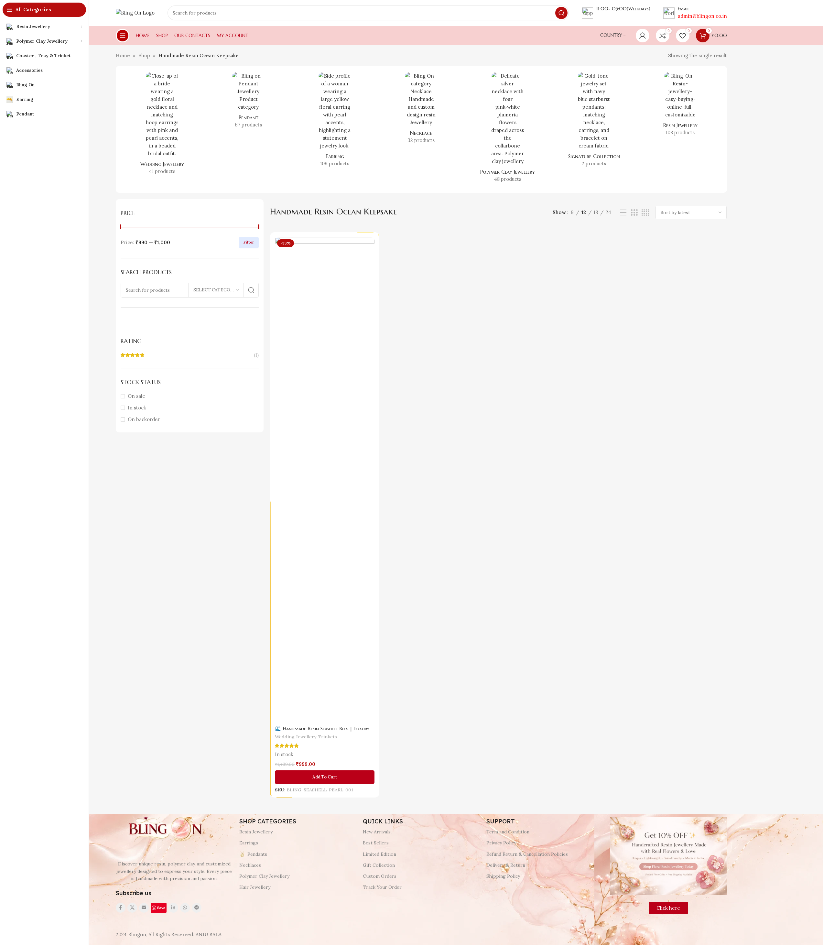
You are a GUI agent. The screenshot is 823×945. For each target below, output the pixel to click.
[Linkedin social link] (173, 908)
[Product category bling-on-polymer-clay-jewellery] (507, 129)
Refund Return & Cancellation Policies (527, 854)
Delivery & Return (505, 865)
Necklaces (250, 865)
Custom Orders (379, 876)
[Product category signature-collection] (594, 121)
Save (161, 907)
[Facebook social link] (120, 908)
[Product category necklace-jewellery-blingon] (421, 109)
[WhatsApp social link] (185, 908)
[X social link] (132, 908)
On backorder (144, 419)
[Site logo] (135, 12)
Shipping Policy (503, 876)
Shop (144, 55)
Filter (249, 242)
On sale (136, 396)
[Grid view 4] (645, 212)
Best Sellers (376, 843)
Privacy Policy (501, 843)
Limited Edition (379, 854)
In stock (137, 408)
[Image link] (164, 829)
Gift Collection (379, 865)
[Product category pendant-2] (248, 102)
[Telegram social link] (196, 908)
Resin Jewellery (256, 832)
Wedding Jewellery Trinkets (306, 737)
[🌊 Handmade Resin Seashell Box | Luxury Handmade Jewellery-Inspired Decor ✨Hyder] (324, 479)
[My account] (643, 35)
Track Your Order (382, 887)
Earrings (248, 843)
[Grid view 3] (634, 212)
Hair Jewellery (254, 887)
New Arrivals (377, 832)
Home (123, 55)
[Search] (561, 13)
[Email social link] (144, 908)
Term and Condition (507, 832)
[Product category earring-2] (335, 121)
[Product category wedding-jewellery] (162, 125)
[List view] (623, 212)
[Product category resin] (680, 106)
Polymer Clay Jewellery (264, 876)
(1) (256, 355)
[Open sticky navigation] (123, 35)
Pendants (257, 854)
